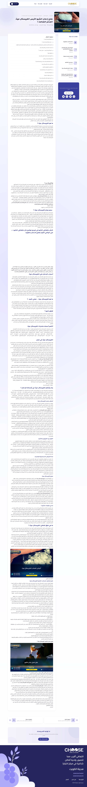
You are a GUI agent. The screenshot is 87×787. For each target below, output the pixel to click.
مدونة (35, 3)
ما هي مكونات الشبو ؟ (48, 75)
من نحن (74, 779)
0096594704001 (78, 773)
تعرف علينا (46, 3)
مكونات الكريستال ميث (48, 385)
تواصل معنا (40, 3)
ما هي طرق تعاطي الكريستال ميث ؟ (45, 78)
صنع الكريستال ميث (48, 72)
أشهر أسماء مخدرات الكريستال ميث (45, 56)
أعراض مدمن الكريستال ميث (47, 64)
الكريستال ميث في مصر (47, 58)
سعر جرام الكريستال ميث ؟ (47, 42)
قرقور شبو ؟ (50, 53)
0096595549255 (78, 776)
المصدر (51, 707)
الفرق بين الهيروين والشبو (47, 67)
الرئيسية (50, 3)
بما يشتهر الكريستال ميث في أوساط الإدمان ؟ (43, 61)
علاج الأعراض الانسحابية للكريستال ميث (38, 596)
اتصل (67, 779)
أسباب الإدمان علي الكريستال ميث (46, 47)
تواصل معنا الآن (44, 739)
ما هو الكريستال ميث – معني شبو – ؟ (45, 50)
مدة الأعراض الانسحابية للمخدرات (46, 69)
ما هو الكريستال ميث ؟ (48, 39)
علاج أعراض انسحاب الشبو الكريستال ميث (44, 81)
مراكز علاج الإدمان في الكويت (47, 207)
